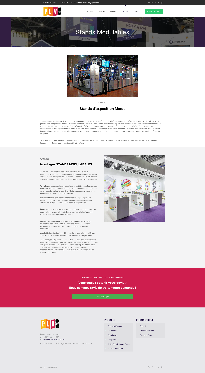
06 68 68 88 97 (51, 3)
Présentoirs (112, 331)
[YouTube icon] (155, 3)
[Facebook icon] (152, 3)
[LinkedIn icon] (158, 3)
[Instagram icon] (161, 3)
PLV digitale (112, 335)
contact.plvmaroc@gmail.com (88, 3)
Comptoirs (112, 340)
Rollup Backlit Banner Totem (119, 344)
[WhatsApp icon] (149, 3)
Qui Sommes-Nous (147, 331)
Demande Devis (154, 11)
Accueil (143, 326)
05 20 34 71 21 (67, 3)
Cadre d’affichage (115, 326)
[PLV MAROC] (52, 11)
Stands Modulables (115, 349)
